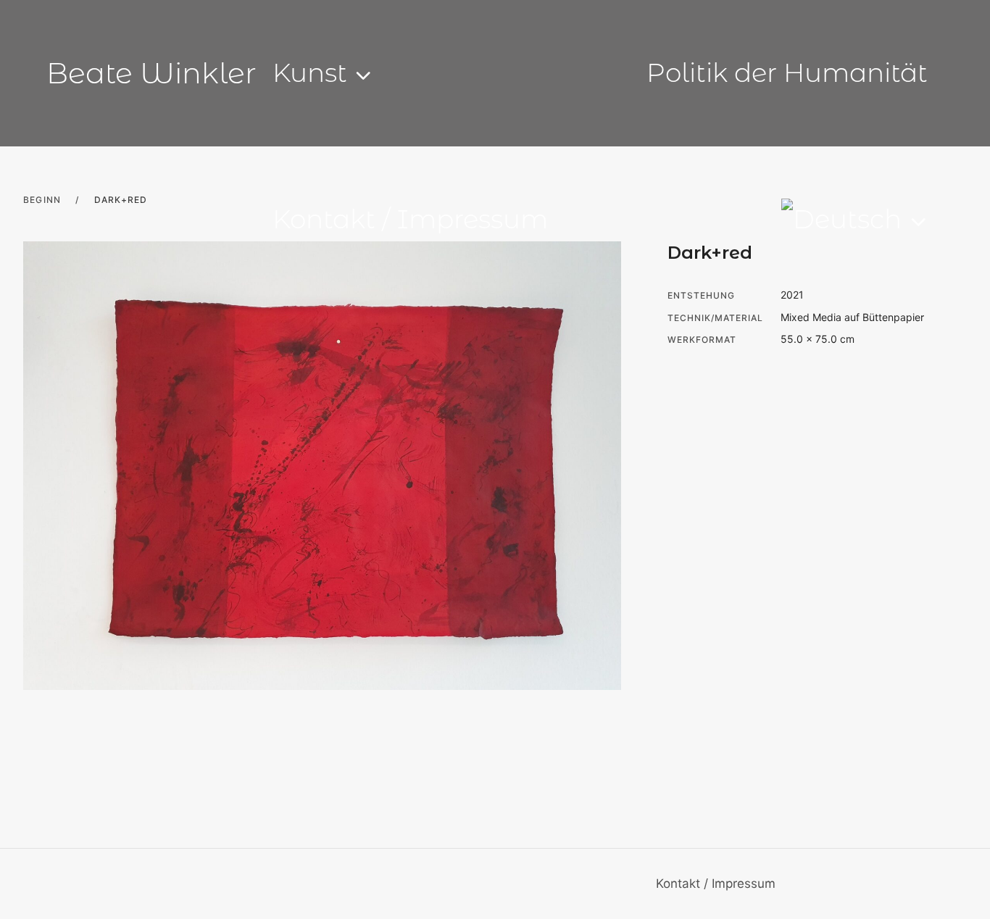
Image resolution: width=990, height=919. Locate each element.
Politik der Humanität (787, 72)
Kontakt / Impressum (410, 219)
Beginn (42, 199)
